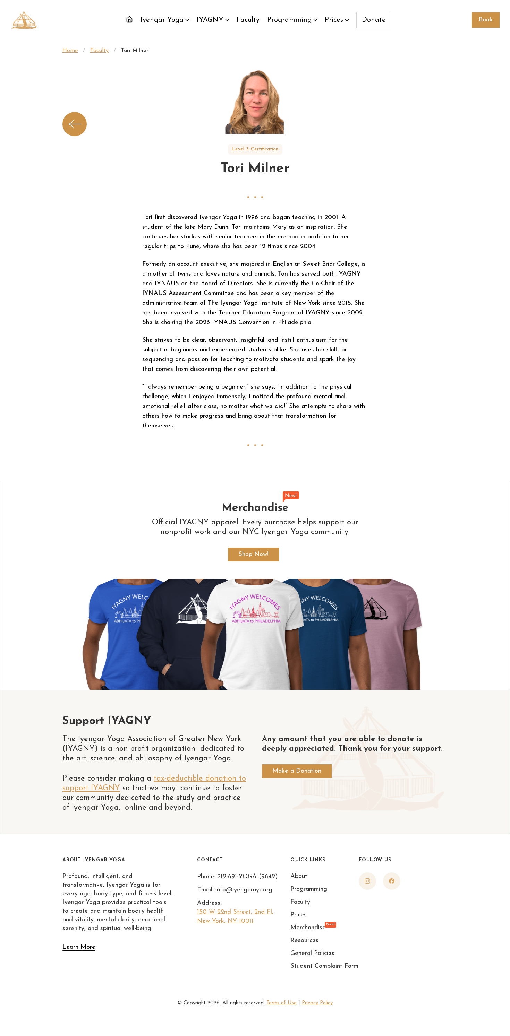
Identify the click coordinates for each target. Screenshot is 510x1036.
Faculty (248, 20)
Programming (289, 20)
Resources (304, 941)
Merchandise (308, 927)
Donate (374, 20)
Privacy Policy (317, 1003)
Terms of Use (281, 1003)
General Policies (312, 953)
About (298, 876)
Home (70, 50)
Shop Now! (253, 554)
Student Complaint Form (324, 966)
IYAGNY (210, 20)
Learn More (78, 947)
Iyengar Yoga (162, 20)
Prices (334, 20)
